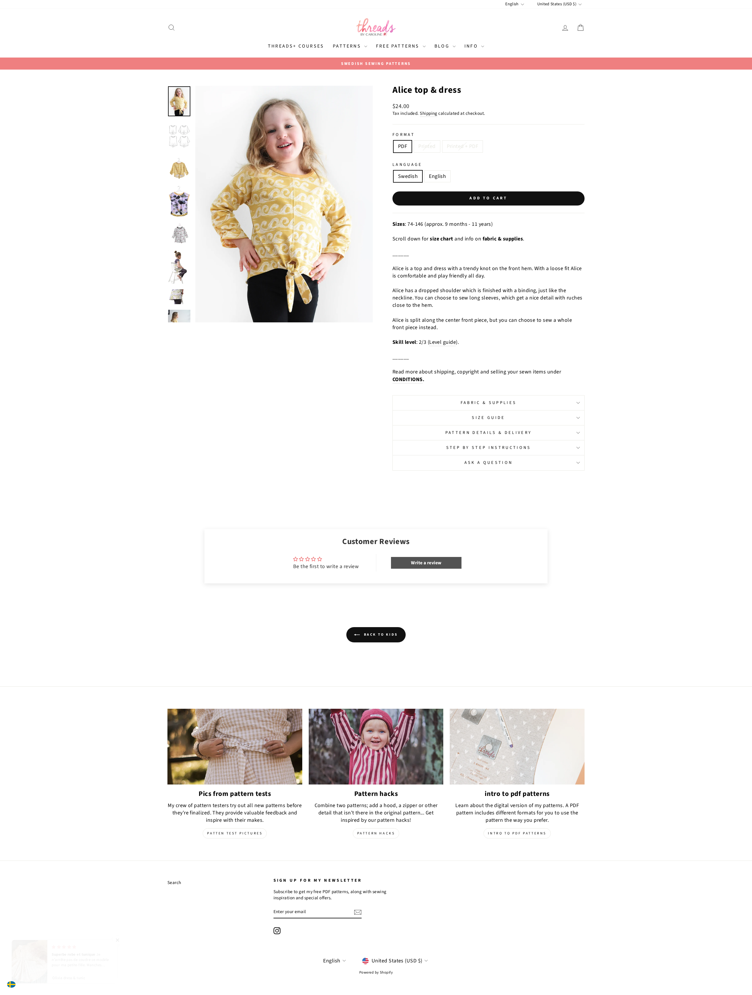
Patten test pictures (234, 833)
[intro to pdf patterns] (517, 746)
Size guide (488, 418)
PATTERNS (348, 46)
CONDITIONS (407, 379)
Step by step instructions (488, 448)
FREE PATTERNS (398, 46)
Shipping (428, 113)
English (437, 176)
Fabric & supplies (488, 403)
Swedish (408, 176)
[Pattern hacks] (376, 746)
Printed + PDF (463, 146)
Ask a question (488, 462)
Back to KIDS (380, 634)
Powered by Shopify (376, 972)
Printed (426, 146)
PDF (402, 146)
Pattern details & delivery (488, 433)
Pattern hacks (376, 833)
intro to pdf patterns (517, 833)
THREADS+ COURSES (296, 46)
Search (174, 882)
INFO (472, 46)
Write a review (426, 563)
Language (407, 165)
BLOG (442, 46)
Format (403, 135)
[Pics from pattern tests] (234, 746)
